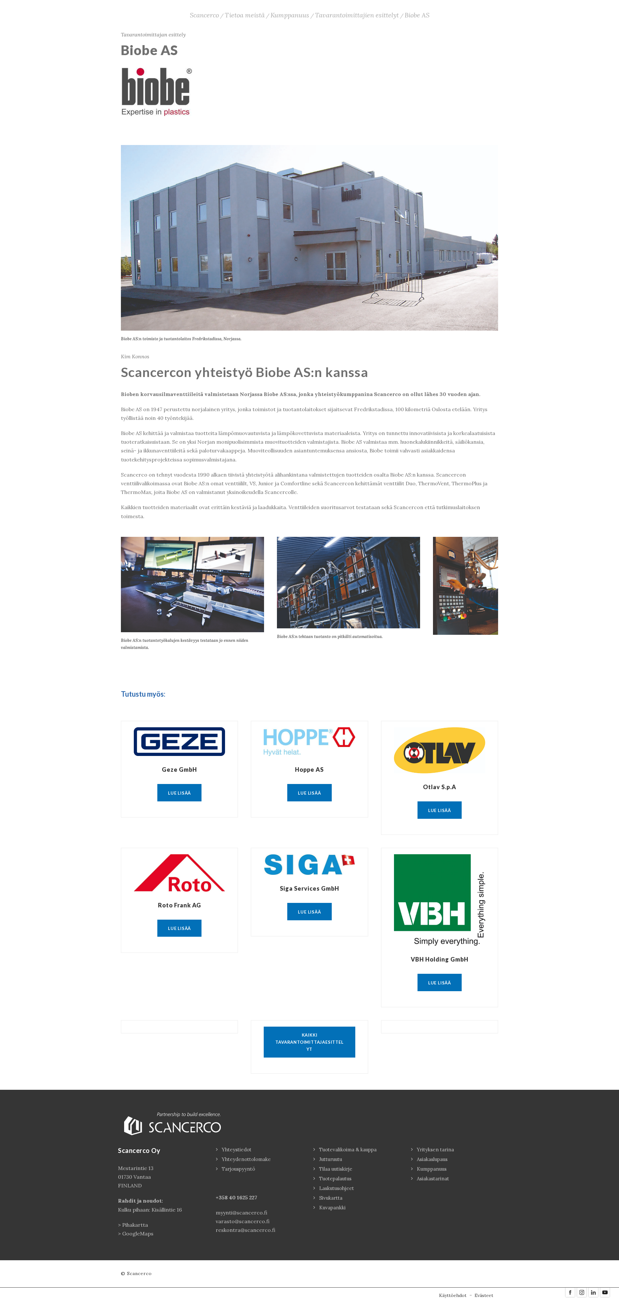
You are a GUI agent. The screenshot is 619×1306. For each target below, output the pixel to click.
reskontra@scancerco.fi (245, 1230)
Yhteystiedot (236, 1149)
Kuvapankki (332, 1207)
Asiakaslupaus (432, 1159)
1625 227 (247, 1197)
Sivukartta (330, 1198)
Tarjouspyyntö (238, 1169)
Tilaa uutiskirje (335, 1169)
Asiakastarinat (433, 1178)
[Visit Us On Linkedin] (593, 1292)
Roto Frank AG (179, 905)
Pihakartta (135, 1225)
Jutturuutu (330, 1159)
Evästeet (484, 1295)
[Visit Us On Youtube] (605, 1292)
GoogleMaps (137, 1233)
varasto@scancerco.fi (243, 1221)
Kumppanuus (432, 1169)
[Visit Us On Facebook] (570, 1292)
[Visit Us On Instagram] (581, 1292)
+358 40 (226, 1197)
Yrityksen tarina (435, 1149)
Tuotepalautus (335, 1178)
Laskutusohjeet (336, 1188)
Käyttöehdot (453, 1295)
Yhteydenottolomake (246, 1159)
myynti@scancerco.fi (241, 1212)
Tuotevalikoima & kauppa (348, 1149)
